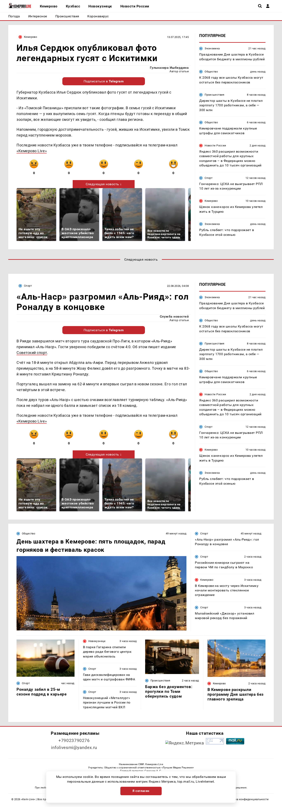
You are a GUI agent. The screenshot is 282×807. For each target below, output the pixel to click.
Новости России (215, 145)
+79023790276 (74, 740)
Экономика (212, 48)
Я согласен (141, 791)
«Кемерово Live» (32, 151)
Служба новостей (174, 316)
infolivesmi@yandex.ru (74, 747)
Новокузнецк (97, 641)
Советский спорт (32, 352)
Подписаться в (104, 81)
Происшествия (214, 94)
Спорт (208, 177)
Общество (211, 71)
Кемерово (30, 36)
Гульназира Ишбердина (169, 68)
